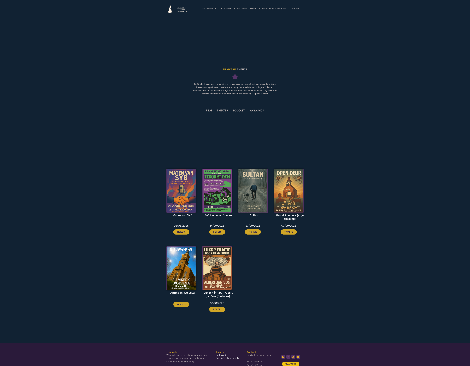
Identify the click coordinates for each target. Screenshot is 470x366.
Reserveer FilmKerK (247, 8)
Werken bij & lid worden (274, 8)
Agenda (228, 8)
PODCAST (239, 110)
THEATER (222, 110)
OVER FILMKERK (209, 8)
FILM (209, 110)
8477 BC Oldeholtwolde (227, 358)
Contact (296, 8)
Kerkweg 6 (221, 355)
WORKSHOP (257, 110)
